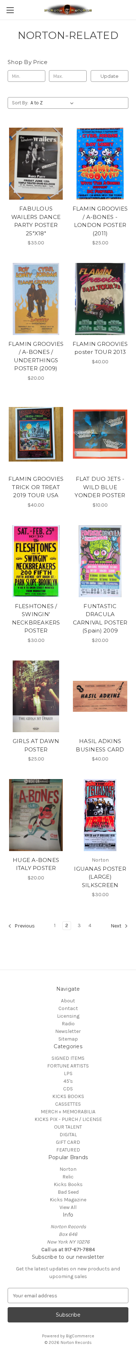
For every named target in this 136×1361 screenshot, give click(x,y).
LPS (68, 1073)
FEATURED (68, 1150)
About (68, 1001)
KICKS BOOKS (68, 1096)
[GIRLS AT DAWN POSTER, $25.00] (36, 696)
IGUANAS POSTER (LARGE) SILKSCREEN (100, 877)
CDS (68, 1089)
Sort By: (20, 102)
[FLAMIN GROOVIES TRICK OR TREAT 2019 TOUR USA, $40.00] (36, 434)
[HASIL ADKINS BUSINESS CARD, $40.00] (100, 696)
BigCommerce (80, 1335)
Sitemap (68, 1039)
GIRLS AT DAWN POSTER (36, 745)
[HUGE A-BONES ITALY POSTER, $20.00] (36, 815)
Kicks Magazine (68, 1200)
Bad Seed (68, 1192)
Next (117, 926)
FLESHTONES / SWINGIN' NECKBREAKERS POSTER (36, 618)
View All (68, 1207)
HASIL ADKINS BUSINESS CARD (100, 745)
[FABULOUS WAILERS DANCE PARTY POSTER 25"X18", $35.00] (36, 164)
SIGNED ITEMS (68, 1058)
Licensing (68, 1016)
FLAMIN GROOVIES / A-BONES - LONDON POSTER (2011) (100, 221)
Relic (68, 1177)
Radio (68, 1024)
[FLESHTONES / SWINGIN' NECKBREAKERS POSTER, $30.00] (36, 561)
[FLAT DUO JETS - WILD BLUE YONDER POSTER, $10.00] (100, 434)
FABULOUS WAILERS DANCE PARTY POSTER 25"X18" (36, 221)
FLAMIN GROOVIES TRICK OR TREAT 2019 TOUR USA (36, 487)
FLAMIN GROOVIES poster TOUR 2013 (100, 348)
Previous (24, 926)
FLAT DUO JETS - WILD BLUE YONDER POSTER (100, 487)
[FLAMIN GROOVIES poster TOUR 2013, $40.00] (100, 299)
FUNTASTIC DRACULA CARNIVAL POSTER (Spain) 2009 (100, 618)
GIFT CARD (68, 1142)
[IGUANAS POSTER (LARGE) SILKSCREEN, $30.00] (100, 815)
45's (68, 1081)
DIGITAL (68, 1134)
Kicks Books (68, 1184)
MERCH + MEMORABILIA (68, 1112)
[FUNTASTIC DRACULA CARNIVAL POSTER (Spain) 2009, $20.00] (100, 561)
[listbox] (53, 102)
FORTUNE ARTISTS (68, 1066)
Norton (68, 1169)
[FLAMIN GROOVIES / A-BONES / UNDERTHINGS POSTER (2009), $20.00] (36, 299)
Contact (68, 1008)
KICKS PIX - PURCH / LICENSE (68, 1119)
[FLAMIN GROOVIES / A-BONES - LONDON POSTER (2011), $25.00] (100, 164)
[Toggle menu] (10, 10)
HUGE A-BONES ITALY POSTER (36, 864)
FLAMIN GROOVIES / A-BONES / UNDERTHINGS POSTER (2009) (36, 356)
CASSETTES (68, 1104)
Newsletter (68, 1031)
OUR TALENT (68, 1127)
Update (109, 76)
